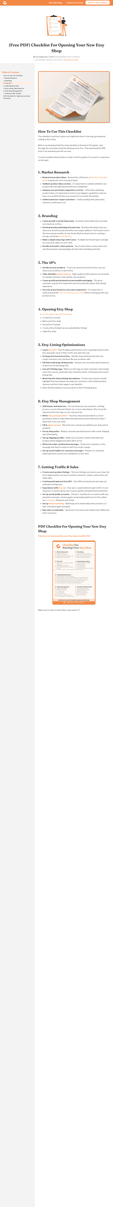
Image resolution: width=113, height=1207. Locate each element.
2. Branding (8, 80)
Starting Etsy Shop (71, 60)
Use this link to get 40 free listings (57, 314)
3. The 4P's (8, 83)
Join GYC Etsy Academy (97, 2)
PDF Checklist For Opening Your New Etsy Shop (17, 97)
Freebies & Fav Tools (74, 3)
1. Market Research (10, 78)
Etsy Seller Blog (55, 3)
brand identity (65, 236)
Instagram (50, 500)
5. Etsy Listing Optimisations (14, 88)
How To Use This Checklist (13, 75)
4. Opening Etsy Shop (11, 86)
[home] (9, 2)
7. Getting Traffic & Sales (12, 93)
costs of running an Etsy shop (71, 293)
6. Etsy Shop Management (13, 91)
